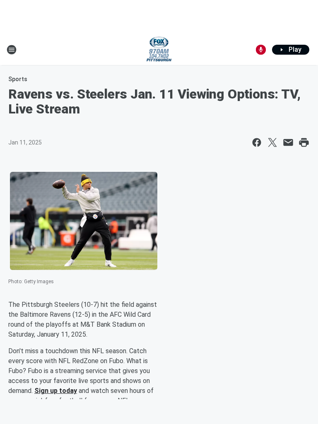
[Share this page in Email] (288, 142)
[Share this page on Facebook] (257, 142)
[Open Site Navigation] (12, 50)
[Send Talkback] (261, 50)
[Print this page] (304, 142)
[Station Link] (159, 49)
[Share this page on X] (272, 142)
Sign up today (55, 391)
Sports (17, 79)
